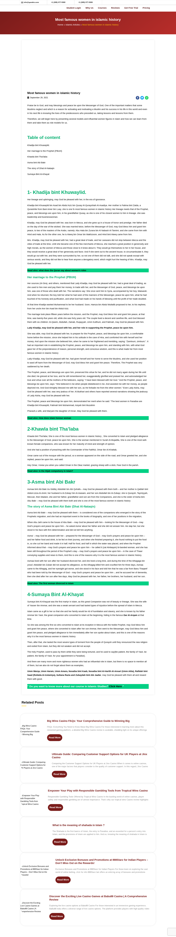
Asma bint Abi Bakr (36, 162)
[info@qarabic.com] (22, 2)
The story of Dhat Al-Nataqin (40, 168)
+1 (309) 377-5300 (58, 2)
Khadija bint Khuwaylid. (38, 145)
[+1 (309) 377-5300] (49, 2)
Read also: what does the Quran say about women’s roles (56, 270)
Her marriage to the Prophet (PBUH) (44, 151)
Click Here (115, 686)
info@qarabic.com (31, 2)
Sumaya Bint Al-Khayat (38, 174)
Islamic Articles (73, 25)
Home (60, 25)
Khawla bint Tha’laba (37, 157)
